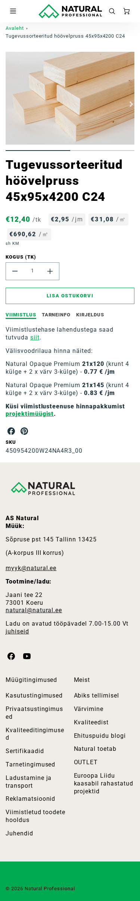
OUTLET (86, 762)
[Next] (130, 104)
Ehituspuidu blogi (100, 735)
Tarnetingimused (30, 764)
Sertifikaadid (25, 751)
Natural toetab (95, 748)
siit (35, 337)
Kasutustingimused (34, 695)
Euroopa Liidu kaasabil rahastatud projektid (103, 783)
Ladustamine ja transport (29, 781)
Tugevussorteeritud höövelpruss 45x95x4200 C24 (65, 36)
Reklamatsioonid (30, 798)
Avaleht (15, 28)
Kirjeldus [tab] (90, 314)
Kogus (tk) (21, 257)
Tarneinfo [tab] (56, 314)
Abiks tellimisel (96, 695)
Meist (82, 679)
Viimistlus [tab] (21, 314)
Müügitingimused (31, 679)
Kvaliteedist (91, 722)
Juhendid (19, 833)
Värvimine (89, 708)
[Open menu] (13, 11)
